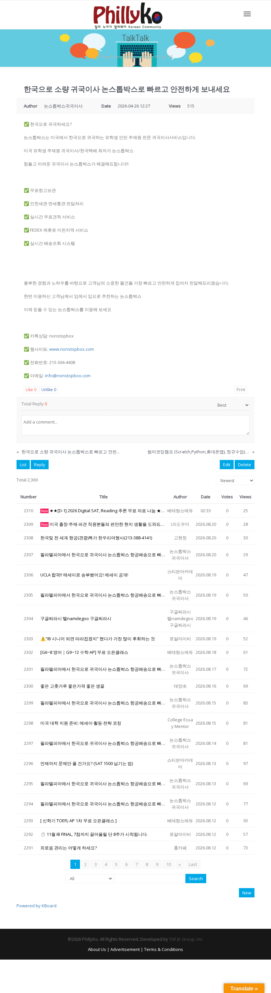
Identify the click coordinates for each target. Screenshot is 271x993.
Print (241, 389)
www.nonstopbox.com (71, 349)
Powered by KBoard (37, 906)
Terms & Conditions (163, 949)
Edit (226, 465)
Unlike (48, 389)
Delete (244, 465)
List (23, 465)
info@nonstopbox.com (68, 376)
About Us (97, 949)
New (246, 893)
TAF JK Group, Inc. (186, 939)
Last (193, 864)
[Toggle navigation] (247, 14)
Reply (39, 465)
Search (196, 878)
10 (168, 864)
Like (31, 389)
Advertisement (125, 949)
